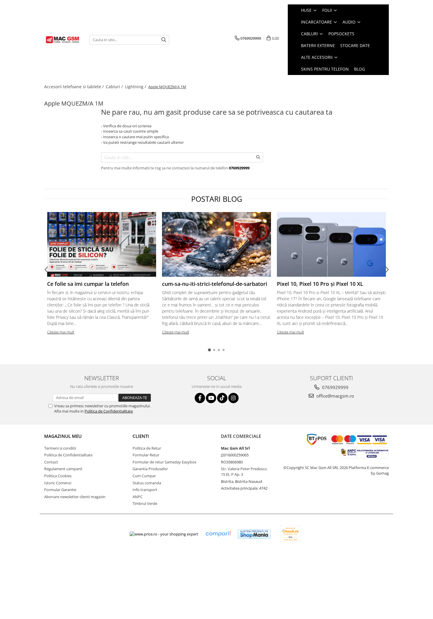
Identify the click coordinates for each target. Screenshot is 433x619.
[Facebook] (200, 398)
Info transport (145, 489)
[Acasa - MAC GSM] (62, 39)
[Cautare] (163, 40)
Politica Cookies (58, 475)
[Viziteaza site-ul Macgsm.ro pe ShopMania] (254, 533)
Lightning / (136, 86)
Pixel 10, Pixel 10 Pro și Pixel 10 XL (320, 283)
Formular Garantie (60, 489)
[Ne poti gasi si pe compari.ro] (218, 533)
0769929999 (334, 387)
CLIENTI (141, 436)
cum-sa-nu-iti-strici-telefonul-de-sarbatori (214, 283)
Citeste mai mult (60, 332)
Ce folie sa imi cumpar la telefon (88, 283)
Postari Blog (216, 199)
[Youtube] (211, 398)
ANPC (138, 496)
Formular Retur (146, 455)
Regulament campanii (63, 468)
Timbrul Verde (145, 503)
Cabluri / (115, 86)
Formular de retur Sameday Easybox (164, 462)
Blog (359, 69)
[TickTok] (222, 398)
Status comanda (147, 482)
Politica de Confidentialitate (109, 411)
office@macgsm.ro (334, 396)
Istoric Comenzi (57, 482)
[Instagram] (233, 398)
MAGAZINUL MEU (63, 436)
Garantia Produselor (150, 468)
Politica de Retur (147, 448)
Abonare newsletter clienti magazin (74, 496)
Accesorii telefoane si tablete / (74, 86)
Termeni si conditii (60, 448)
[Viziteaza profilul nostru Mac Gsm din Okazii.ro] (290, 534)
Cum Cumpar (144, 475)
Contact (51, 462)
